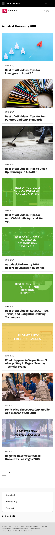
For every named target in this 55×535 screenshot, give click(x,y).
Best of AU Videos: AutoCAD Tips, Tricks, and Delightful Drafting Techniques (27, 314)
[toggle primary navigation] (4, 3)
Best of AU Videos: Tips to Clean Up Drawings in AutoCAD (26, 170)
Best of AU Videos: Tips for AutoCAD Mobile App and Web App (24, 218)
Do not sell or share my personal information (25, 527)
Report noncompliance (20, 529)
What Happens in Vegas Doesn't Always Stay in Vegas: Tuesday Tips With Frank (26, 363)
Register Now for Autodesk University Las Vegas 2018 (23, 457)
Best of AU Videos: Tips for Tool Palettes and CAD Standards (25, 118)
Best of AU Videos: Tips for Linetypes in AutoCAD (22, 72)
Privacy (4, 527)
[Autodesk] (14, 4)
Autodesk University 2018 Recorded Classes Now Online (25, 266)
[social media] (8, 516)
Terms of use (34, 529)
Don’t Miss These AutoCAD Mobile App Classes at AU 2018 (27, 411)
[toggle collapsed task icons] (46, 3)
